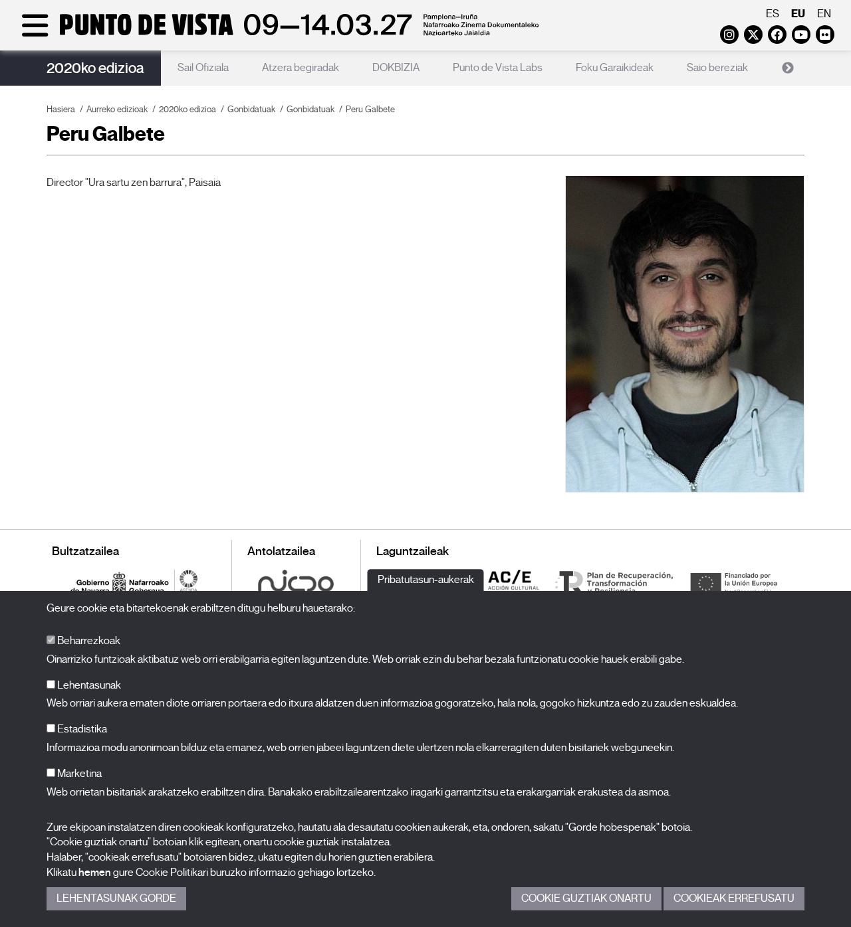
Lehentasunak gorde (116, 898)
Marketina (78, 773)
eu (798, 14)
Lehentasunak (88, 685)
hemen (94, 872)
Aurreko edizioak (117, 109)
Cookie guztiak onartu (586, 898)
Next (787, 68)
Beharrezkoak (87, 640)
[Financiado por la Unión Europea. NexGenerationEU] (733, 583)
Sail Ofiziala (203, 67)
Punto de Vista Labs (498, 67)
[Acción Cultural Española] (514, 583)
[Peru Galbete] (684, 333)
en (824, 14)
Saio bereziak (717, 67)
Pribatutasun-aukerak (426, 579)
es (772, 14)
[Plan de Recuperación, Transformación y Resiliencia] (613, 583)
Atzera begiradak (300, 67)
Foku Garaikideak (615, 67)
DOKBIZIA (396, 67)
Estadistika (81, 729)
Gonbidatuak (251, 109)
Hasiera (61, 109)
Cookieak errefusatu (733, 898)
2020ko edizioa (95, 68)
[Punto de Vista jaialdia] (278, 34)
